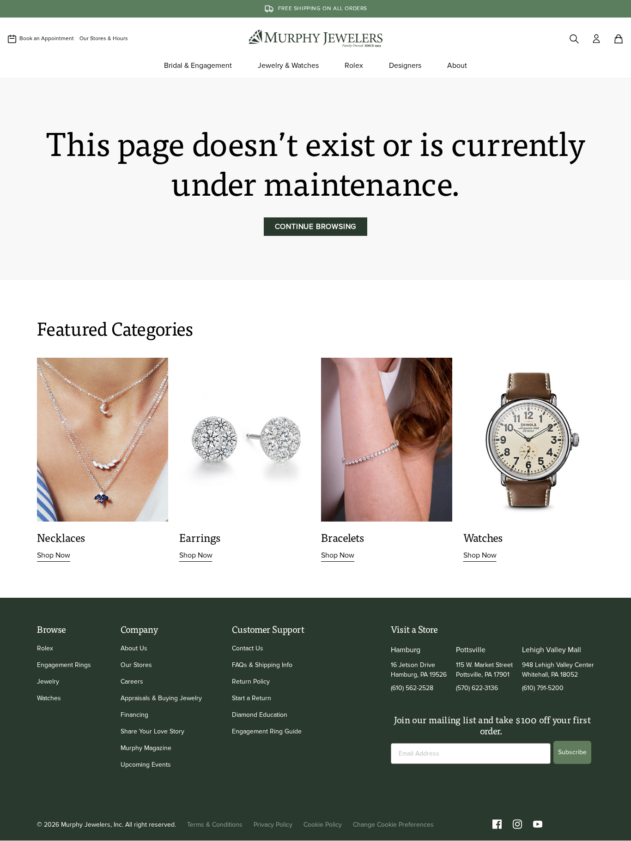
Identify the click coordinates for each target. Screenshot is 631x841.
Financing (134, 715)
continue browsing (316, 226)
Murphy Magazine (146, 748)
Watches (49, 698)
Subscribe (572, 752)
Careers (132, 681)
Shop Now (53, 555)
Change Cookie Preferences (393, 825)
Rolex (45, 648)
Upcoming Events (146, 765)
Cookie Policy (322, 825)
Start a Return (251, 698)
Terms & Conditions (215, 825)
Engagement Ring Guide (267, 731)
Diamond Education (259, 715)
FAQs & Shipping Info (262, 665)
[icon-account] (596, 38)
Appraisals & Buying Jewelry (161, 698)
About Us (134, 648)
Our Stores (136, 665)
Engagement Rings (64, 665)
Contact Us (247, 648)
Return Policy (251, 681)
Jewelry (48, 681)
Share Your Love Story (152, 731)
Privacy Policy (273, 825)
